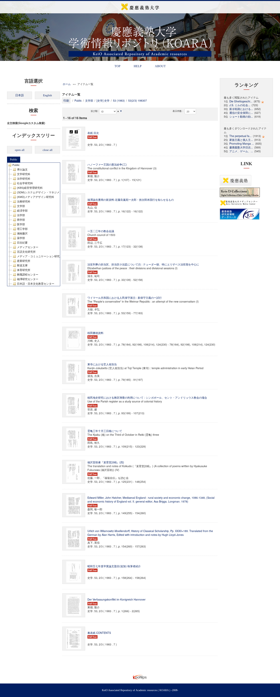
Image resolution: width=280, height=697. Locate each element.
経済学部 (22, 210)
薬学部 (21, 238)
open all (19, 149)
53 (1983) (119, 100)
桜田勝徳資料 (95, 333)
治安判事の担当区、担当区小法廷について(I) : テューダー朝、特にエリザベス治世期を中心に (143, 264)
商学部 (21, 219)
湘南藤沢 (22, 233)
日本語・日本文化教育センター (35, 283)
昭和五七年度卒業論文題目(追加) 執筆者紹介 (114, 566)
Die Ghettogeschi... (240, 101)
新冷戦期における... (241, 109)
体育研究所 (23, 270)
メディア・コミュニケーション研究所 (39, 256)
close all (47, 149)
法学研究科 (23, 178)
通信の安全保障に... (241, 113)
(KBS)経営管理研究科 (30, 187)
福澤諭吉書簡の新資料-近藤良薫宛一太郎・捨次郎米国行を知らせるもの (130, 200)
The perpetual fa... (240, 136)
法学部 (21, 215)
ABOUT (160, 66)
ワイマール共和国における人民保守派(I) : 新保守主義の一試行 (124, 298)
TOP (117, 66)
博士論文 (22, 169)
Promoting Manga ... (241, 143)
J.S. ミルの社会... (239, 105)
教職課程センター (27, 274)
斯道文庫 (22, 265)
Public (13, 159)
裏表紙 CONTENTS (99, 633)
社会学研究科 (25, 183)
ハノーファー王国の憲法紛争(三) (107, 164)
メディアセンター (27, 247)
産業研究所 (23, 260)
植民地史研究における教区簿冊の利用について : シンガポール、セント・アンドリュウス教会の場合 (147, 397)
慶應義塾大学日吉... (241, 147)
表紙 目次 (93, 133)
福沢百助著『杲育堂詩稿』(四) (105, 462)
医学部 (21, 224)
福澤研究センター (27, 279)
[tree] (33, 224)
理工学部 (22, 228)
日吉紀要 (22, 242)
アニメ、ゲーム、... (241, 151)
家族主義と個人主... (241, 140)
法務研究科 (23, 201)
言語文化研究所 (26, 251)
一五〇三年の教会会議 (100, 231)
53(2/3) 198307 (137, 100)
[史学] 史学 (103, 100)
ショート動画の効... (241, 116)
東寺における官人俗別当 (102, 364)
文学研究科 (23, 174)
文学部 (21, 206)
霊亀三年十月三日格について (104, 431)
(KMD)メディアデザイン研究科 (35, 196)
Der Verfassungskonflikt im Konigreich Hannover (116, 599)
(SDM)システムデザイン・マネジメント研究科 (45, 192)
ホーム (67, 84)
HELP (138, 66)
